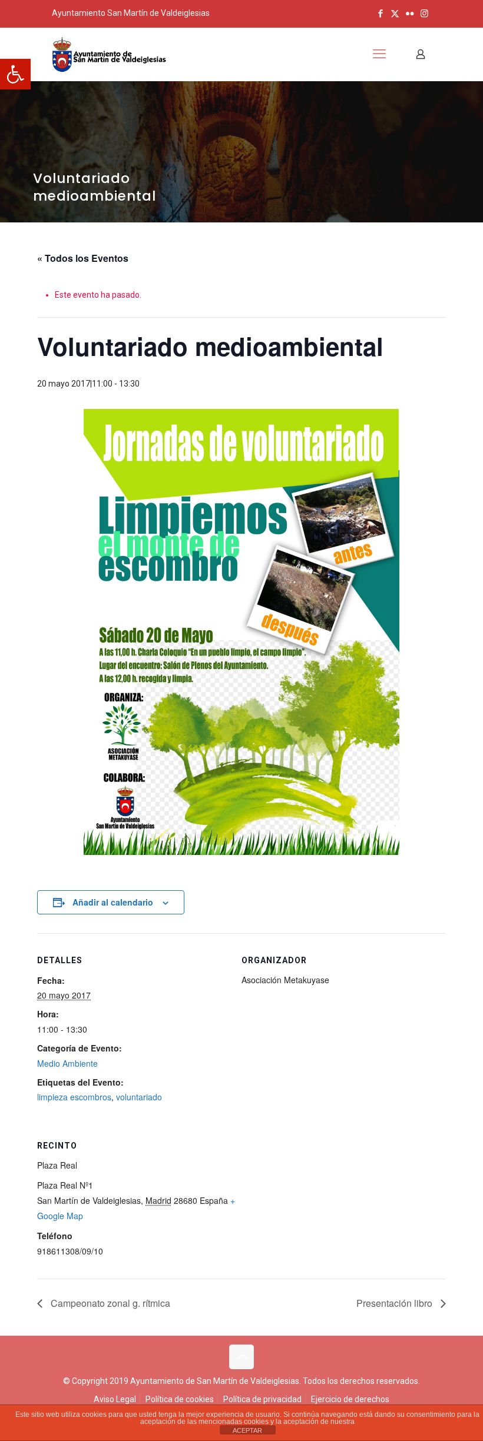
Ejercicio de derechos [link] (350, 1399)
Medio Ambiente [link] (67, 1063)
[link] (15, 74)
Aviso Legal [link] (115, 1399)
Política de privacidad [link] (262, 1399)
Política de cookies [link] (179, 1399)
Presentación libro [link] (395, 1303)
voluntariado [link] (139, 1097)
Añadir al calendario (112, 902)
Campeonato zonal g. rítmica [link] (109, 1303)
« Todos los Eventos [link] (82, 258)
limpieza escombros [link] (74, 1097)
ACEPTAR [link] (247, 1430)
